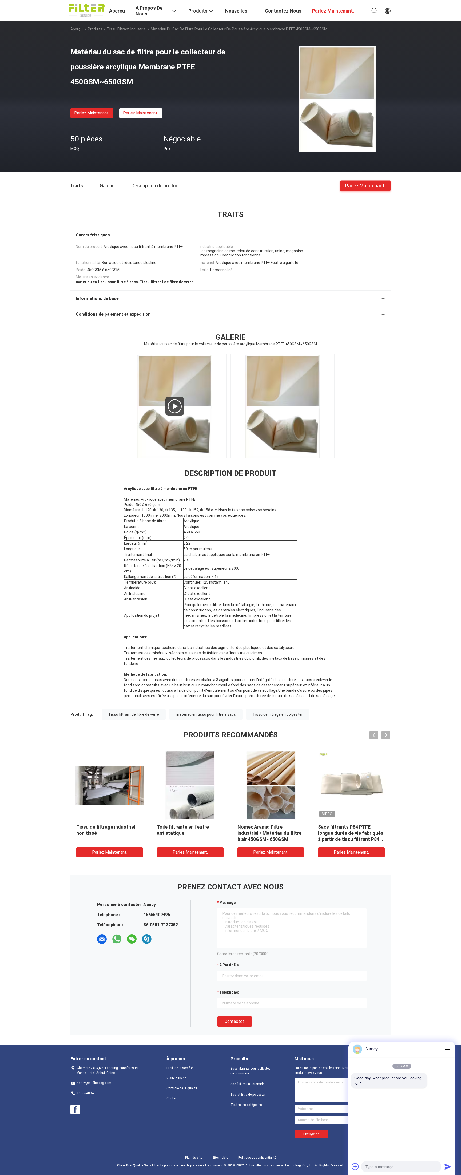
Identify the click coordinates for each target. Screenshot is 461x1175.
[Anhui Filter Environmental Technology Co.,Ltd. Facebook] (75, 1109)
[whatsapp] (117, 939)
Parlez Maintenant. (91, 113)
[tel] (161, 939)
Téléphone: (229, 992)
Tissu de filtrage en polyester (278, 714)
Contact (172, 1098)
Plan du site (193, 1158)
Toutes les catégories (246, 1105)
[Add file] (355, 1166)
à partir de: (229, 965)
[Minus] (447, 1049)
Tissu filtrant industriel (126, 29)
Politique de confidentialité (257, 1158)
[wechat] (132, 939)
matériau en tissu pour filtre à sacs (206, 714)
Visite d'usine (176, 1078)
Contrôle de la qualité (181, 1088)
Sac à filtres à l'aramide (247, 1084)
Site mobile (220, 1158)
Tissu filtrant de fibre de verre (133, 714)
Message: (228, 902)
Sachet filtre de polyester (247, 1095)
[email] (102, 939)
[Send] (447, 1166)
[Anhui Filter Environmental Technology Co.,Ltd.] (87, 10)
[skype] (147, 939)
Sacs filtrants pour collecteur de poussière (251, 1071)
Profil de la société (179, 1068)
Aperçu (76, 29)
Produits (95, 29)
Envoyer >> (311, 1134)
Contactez (235, 1021)
